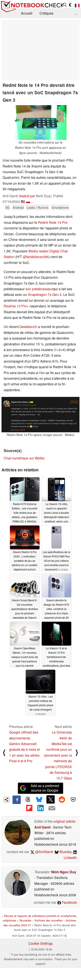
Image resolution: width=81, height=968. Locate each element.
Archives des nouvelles (48, 920)
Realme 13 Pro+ (16, 305)
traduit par (27, 195)
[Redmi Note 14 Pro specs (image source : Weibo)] (40, 414)
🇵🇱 (28, 201)
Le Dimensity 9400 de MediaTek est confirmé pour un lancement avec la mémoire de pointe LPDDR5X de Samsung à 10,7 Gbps (58, 755)
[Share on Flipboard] (29, 808)
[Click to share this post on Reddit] (62, 799)
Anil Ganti (42, 827)
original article (64, 821)
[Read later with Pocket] (73, 799)
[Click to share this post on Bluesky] (39, 800)
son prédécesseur (39, 288)
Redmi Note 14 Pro (52, 222)
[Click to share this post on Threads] (28, 800)
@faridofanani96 (35, 256)
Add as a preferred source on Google (45, 788)
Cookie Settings (40, 943)
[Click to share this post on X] (50, 799)
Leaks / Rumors (37, 207)
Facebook (69, 902)
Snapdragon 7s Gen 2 (45, 294)
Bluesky (65, 851)
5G (7, 207)
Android (18, 207)
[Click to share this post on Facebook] (17, 800)
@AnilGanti (43, 851)
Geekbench (28, 326)
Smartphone (60, 207)
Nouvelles (25, 920)
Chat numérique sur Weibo (24, 458)
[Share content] (7, 800)
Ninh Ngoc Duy (63, 871)
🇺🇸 (23, 201)
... (76, 13)
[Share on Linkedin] (40, 808)
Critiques (46, 13)
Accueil (26, 13)
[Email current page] (52, 808)
